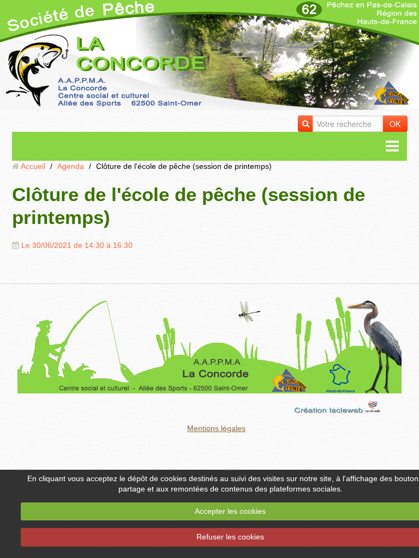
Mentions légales (216, 428)
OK (395, 123)
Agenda (70, 166)
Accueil (33, 166)
